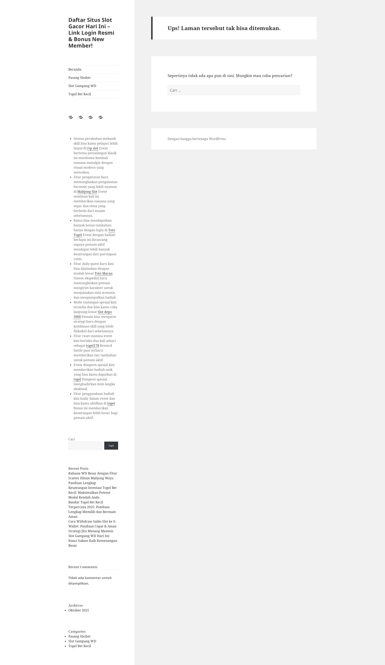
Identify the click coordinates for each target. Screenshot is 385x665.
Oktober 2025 (78, 610)
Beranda (74, 69)
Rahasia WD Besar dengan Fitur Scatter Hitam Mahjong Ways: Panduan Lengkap (92, 478)
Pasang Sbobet (79, 77)
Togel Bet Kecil (79, 94)
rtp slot (92, 148)
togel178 (92, 345)
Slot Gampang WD (82, 86)
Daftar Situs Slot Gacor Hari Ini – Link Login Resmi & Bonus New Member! (91, 32)
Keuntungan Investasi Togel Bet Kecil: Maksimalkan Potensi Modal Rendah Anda (92, 493)
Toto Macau (103, 273)
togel (77, 379)
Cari (71, 439)
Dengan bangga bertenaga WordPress (197, 139)
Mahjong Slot (87, 191)
